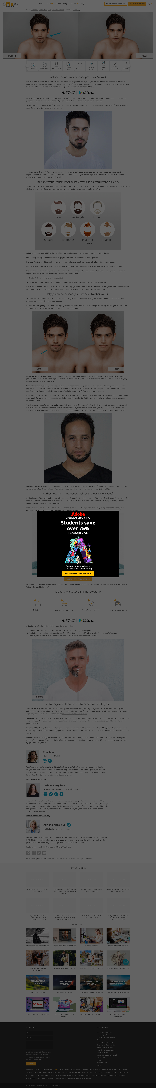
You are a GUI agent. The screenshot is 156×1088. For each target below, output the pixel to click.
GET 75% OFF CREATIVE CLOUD (78, 573)
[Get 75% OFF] (78, 544)
